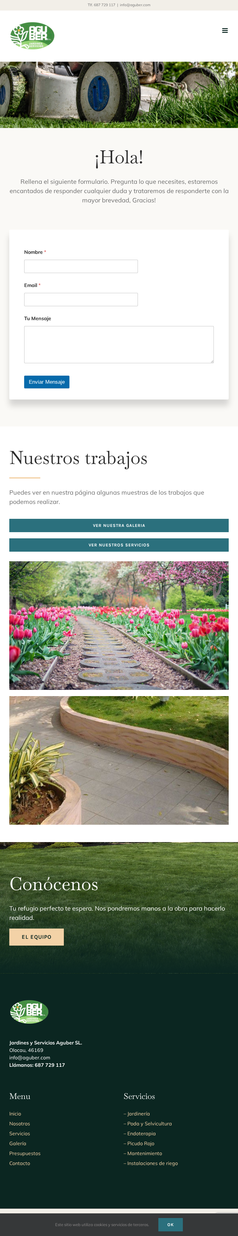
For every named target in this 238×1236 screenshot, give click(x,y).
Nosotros (19, 1123)
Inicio (15, 1113)
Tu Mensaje (37, 318)
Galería (17, 1143)
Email (32, 285)
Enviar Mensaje (47, 382)
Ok (170, 1224)
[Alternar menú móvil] (225, 30)
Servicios (19, 1133)
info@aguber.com (135, 4)
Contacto (19, 1163)
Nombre (35, 252)
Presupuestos (25, 1153)
